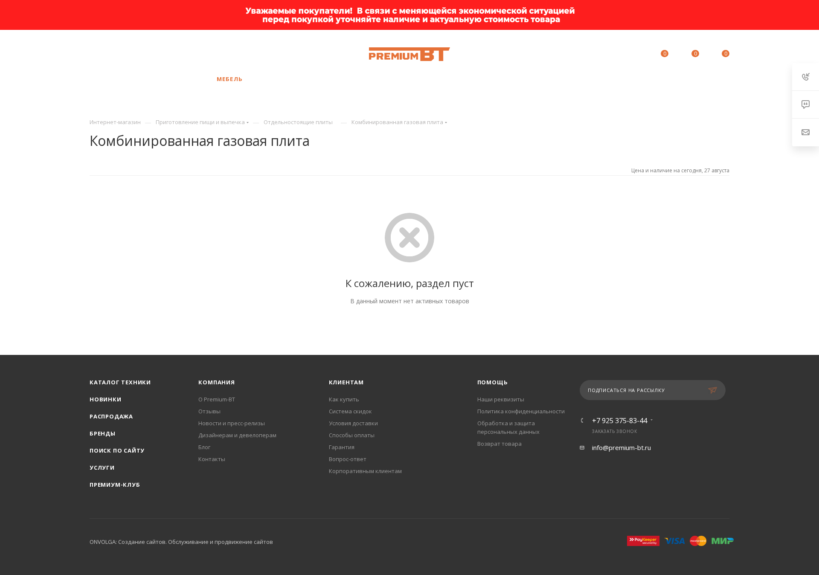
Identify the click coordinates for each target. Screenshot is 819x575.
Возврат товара (499, 443)
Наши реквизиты (500, 399)
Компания (216, 382)
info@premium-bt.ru (621, 447)
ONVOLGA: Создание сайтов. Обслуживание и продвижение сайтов (181, 542)
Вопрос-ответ (347, 459)
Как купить (344, 399)
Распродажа (111, 416)
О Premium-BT (216, 399)
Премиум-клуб (115, 484)
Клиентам (346, 382)
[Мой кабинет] (626, 55)
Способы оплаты (352, 435)
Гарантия (341, 447)
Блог (204, 447)
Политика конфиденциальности (521, 411)
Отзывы (209, 411)
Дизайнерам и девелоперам (237, 435)
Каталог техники (120, 382)
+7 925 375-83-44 (183, 54)
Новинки (106, 399)
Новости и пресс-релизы (231, 423)
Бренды (103, 433)
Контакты (211, 459)
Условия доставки (353, 423)
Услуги (102, 467)
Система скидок (350, 411)
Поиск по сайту (117, 450)
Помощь (492, 382)
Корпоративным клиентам (365, 471)
